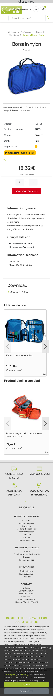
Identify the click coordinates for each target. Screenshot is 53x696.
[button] (45, 346)
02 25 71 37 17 (28, 1)
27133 (38, 129)
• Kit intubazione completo (19, 243)
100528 (38, 123)
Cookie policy (10, 674)
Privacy (24, 674)
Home (12, 31)
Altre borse (14, 35)
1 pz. (37, 140)
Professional (26, 32)
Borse (39, 32)
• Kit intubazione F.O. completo (21, 247)
